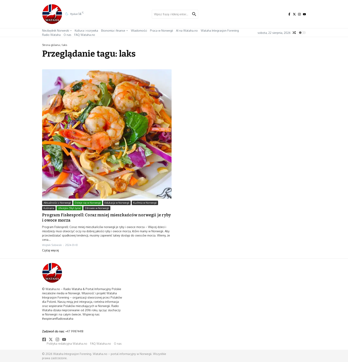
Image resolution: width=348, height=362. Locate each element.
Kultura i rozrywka (86, 30)
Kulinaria (49, 208)
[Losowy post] (294, 32)
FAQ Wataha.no (84, 34)
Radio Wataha (51, 34)
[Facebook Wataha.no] (289, 14)
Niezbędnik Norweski (55, 30)
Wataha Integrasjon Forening (220, 30)
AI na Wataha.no (187, 30)
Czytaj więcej (50, 250)
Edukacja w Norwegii (117, 202)
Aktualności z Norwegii (57, 202)
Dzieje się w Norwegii (88, 202)
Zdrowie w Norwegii (97, 208)
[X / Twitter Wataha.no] (294, 14)
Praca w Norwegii (161, 30)
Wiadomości (139, 30)
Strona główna (51, 45)
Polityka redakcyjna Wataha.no (67, 343)
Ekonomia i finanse (113, 30)
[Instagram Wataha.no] (299, 14)
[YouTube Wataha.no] (304, 14)
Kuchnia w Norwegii (145, 202)
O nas (67, 34)
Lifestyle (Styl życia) (69, 208)
